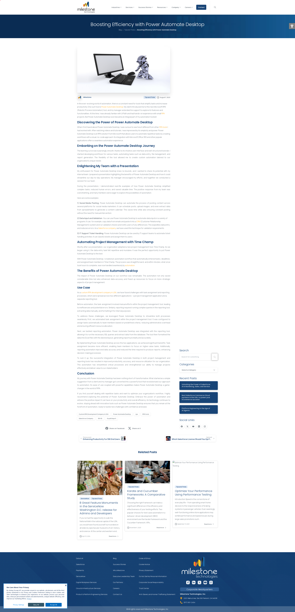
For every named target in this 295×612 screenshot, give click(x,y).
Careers (116, 588)
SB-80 (100, 418)
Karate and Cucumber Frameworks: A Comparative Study (146, 494)
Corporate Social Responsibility (151, 582)
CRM (138, 221)
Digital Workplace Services (86, 582)
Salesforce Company (86, 418)
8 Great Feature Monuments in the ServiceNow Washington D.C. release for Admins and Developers (99, 508)
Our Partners (118, 582)
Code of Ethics (144, 558)
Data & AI (79, 558)
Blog (120, 30)
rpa (137, 414)
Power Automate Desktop (112, 107)
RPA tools (163, 127)
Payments (80, 570)
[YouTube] (193, 426)
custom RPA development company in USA (98, 292)
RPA (163, 113)
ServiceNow (80, 576)
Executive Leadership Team (124, 576)
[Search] (215, 356)
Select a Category (189, 370)
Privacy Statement (146, 570)
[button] (292, 26)
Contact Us (117, 594)
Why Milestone (119, 570)
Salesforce (80, 564)
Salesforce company (107, 228)
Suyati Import (111, 418)
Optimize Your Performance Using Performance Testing (193, 492)
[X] (187, 426)
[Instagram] (204, 426)
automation (130, 265)
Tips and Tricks (129, 30)
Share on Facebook (116, 428)
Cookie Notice (144, 564)
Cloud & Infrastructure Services (88, 588)
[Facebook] (181, 426)
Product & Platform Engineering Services (91, 594)
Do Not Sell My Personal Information (153, 576)
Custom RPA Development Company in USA (93, 414)
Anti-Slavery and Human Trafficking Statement (157, 594)
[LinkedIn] (199, 426)
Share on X (136, 428)
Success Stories (119, 564)
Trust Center (144, 588)
